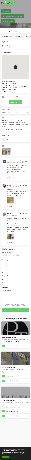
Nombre (4, 273)
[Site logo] (9, 2)
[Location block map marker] (15, 67)
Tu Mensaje (5, 287)
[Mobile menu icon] (2, 2)
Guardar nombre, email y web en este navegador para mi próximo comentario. (15, 305)
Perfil (3, 31)
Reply (11, 178)
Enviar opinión (15, 309)
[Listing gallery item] (6, 151)
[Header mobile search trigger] (29, 2)
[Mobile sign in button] (25, 2)
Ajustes (13, 457)
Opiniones (12, 31)
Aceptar (5, 457)
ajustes (22, 454)
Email (3, 280)
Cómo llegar (24, 86)
